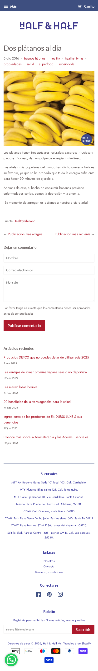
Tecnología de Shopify (77, 643)
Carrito (88, 6)
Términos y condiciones (49, 572)
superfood (46, 64)
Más (12, 6)
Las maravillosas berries (20, 387)
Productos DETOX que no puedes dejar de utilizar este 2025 (46, 357)
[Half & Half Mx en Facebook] (38, 595)
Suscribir (83, 629)
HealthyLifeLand (24, 221)
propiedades (13, 64)
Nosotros (49, 561)
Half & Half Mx (52, 643)
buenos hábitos (34, 58)
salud (30, 64)
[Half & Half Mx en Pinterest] (49, 595)
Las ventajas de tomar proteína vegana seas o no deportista (45, 372)
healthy (55, 58)
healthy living (74, 58)
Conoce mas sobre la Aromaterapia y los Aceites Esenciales (46, 437)
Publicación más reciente (72, 234)
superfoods (66, 64)
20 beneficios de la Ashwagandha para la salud (37, 401)
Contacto (49, 566)
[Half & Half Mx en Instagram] (60, 595)
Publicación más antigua (25, 234)
